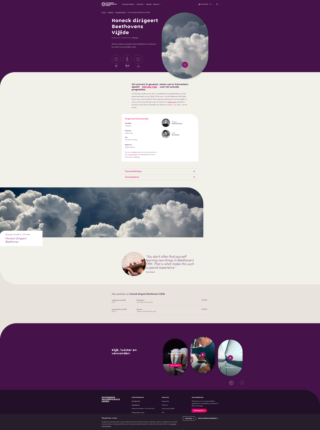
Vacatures (165, 405)
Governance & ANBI (168, 409)
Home (104, 12)
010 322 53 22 (136, 401)
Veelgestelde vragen (138, 413)
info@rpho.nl (136, 405)
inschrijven (198, 411)
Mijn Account (204, 4)
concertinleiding (133, 155)
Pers (163, 412)
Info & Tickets (174, 365)
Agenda (110, 12)
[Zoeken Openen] (217, 4)
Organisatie (165, 401)
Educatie (149, 4)
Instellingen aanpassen (207, 418)
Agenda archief (120, 12)
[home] (111, 399)
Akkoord (188, 418)
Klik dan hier (149, 87)
